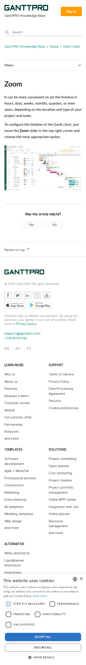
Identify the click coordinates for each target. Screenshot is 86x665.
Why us (9, 374)
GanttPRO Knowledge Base (24, 46)
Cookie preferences (64, 408)
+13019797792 (15, 338)
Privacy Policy (59, 381)
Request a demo (16, 396)
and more (11, 438)
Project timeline (60, 480)
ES (29, 348)
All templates (14, 507)
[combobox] (75, 579)
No (55, 225)
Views (54, 46)
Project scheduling (62, 459)
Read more (40, 596)
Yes (31, 225)
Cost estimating (60, 473)
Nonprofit (11, 431)
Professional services (20, 478)
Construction (14, 485)
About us (11, 381)
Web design (13, 521)
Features (10, 388)
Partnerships (13, 424)
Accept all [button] (43, 637)
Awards (9, 410)
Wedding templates (18, 514)
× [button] (81, 579)
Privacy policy (26, 324)
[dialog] (43, 619)
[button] (43, 657)
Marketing (11, 492)
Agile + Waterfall (16, 471)
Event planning (15, 499)
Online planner (59, 514)
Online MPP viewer (62, 499)
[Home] (24, 273)
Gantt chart (71, 46)
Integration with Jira (63, 507)
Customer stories (17, 403)
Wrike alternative (17, 553)
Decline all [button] (43, 647)
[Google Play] (40, 305)
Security (55, 401)
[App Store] (15, 305)
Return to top (15, 250)
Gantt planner (59, 466)
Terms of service (61, 374)
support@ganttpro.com (22, 333)
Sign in (71, 11)
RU (18, 348)
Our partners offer (18, 417)
